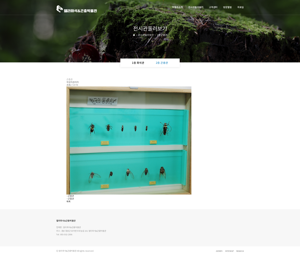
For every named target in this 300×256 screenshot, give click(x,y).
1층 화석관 (138, 63)
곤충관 (71, 196)
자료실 (240, 7)
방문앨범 (227, 7)
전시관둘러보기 (195, 7)
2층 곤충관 (162, 63)
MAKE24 (240, 251)
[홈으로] (134, 35)
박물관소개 (177, 7)
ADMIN (219, 251)
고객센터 (213, 7)
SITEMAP (229, 251)
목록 (68, 201)
